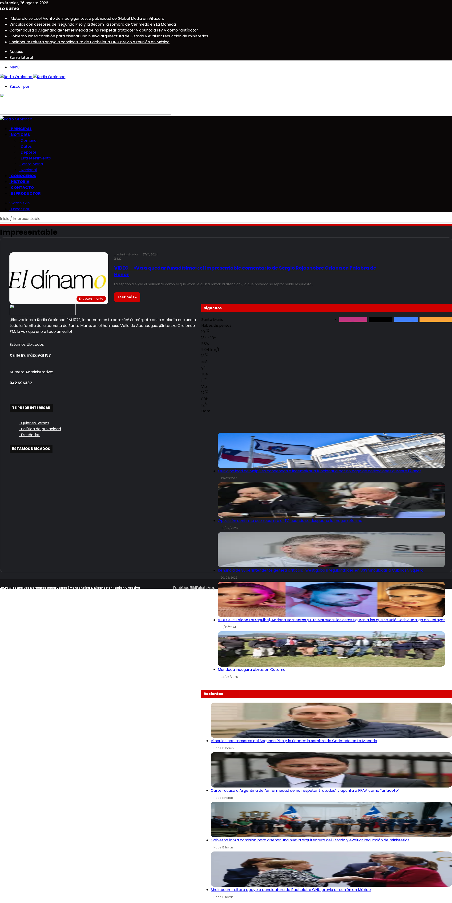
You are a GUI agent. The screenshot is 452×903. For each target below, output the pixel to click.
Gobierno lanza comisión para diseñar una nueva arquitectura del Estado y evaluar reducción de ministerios (108, 36)
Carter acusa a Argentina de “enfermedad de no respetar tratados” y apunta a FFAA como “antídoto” (103, 30)
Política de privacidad (40, 429)
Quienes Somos (34, 423)
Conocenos (22, 176)
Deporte (27, 152)
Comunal (28, 140)
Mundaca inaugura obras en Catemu (251, 669)
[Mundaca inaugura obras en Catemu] (331, 649)
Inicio (4, 218)
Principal (20, 128)
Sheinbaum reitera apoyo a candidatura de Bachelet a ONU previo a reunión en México (89, 42)
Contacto (21, 187)
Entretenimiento (35, 158)
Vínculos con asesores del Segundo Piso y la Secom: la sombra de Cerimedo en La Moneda (92, 24)
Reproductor (25, 193)
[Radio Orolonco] (32, 77)
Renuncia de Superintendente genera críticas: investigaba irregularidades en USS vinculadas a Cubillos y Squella (321, 570)
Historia (19, 181)
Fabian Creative (126, 587)
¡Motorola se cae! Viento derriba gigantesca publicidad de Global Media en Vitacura (86, 18)
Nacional (28, 170)
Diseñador (29, 435)
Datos (25, 146)
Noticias (19, 134)
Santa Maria (31, 164)
